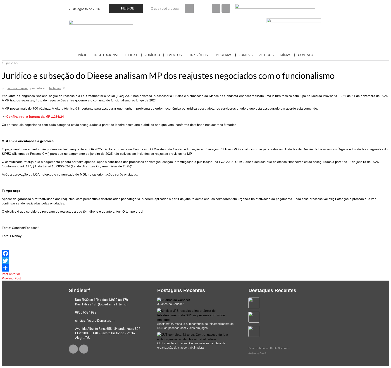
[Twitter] (195, 260)
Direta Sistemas (280, 348)
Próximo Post (11, 278)
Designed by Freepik (257, 353)
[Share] (195, 268)
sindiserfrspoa (17, 88)
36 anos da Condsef (170, 304)
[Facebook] (216, 8)
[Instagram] (226, 8)
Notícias (55, 88)
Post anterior (11, 274)
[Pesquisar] (189, 8)
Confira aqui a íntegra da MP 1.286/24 (35, 116)
